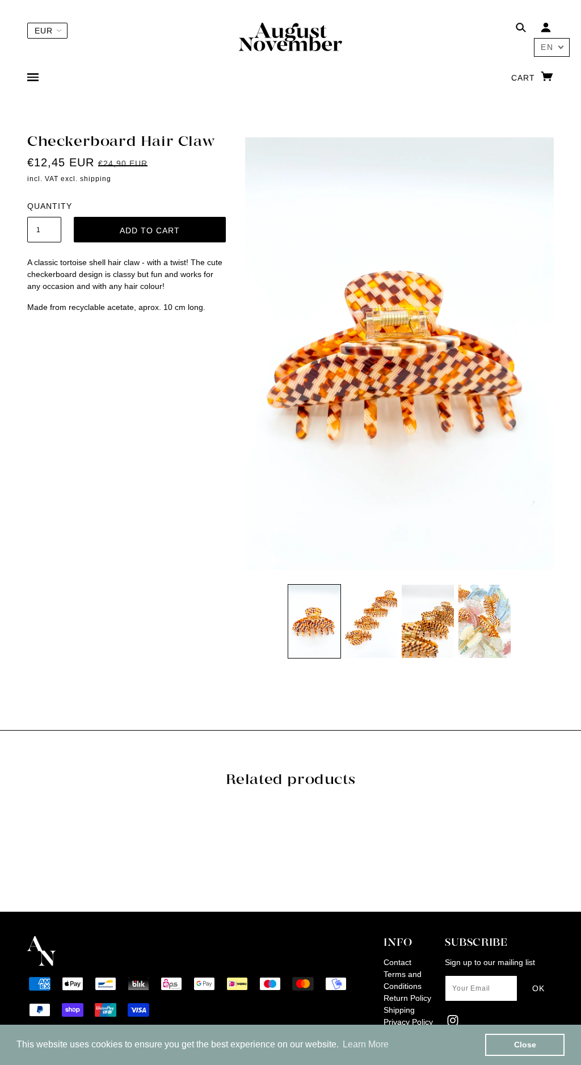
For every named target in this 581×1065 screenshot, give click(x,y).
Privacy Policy (408, 1021)
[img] (520, 29)
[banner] (290, 36)
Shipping (399, 1009)
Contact (397, 962)
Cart (524, 77)
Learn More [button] (366, 1044)
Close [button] (525, 1044)
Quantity (44, 206)
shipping (95, 179)
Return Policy (407, 998)
